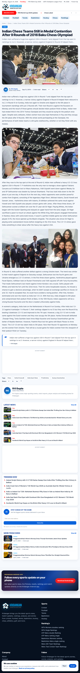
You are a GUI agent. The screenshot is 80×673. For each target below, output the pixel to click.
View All (73, 405)
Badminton (35, 18)
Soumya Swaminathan (58, 378)
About (4, 656)
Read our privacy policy (26, 668)
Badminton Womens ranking (51, 638)
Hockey (46, 18)
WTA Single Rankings (49, 630)
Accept (73, 666)
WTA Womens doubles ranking (52, 627)
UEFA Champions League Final (52, 1)
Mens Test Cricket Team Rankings (53, 647)
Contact (5, 659)
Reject (64, 666)
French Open (75, 1)
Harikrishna (60, 278)
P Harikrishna (45, 378)
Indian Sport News (32, 378)
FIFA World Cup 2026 (34, 1)
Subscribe (40, 523)
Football (16, 18)
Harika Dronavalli (19, 378)
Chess (55, 18)
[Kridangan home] (12, 7)
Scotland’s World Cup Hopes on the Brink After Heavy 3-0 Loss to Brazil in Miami (36, 503)
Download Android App (65, 580)
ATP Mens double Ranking (51, 633)
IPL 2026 (66, 1)
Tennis (25, 18)
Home (4, 23)
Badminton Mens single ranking (52, 641)
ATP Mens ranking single (50, 636)
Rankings (64, 18)
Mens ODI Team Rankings (50, 644)
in (57, 89)
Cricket (6, 18)
